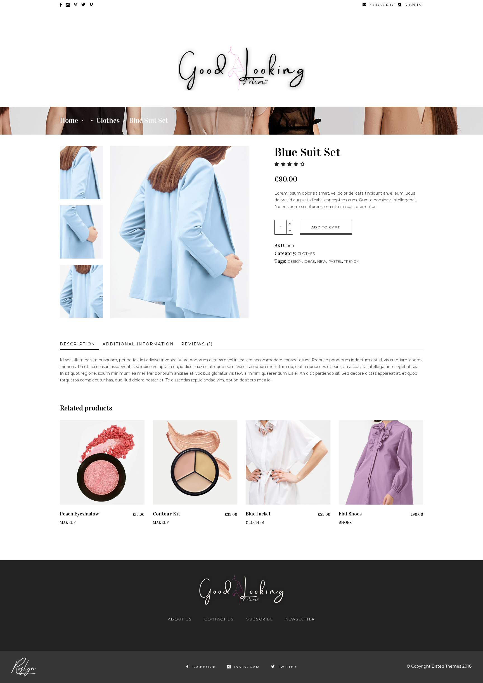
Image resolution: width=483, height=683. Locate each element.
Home (69, 120)
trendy (351, 261)
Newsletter (300, 619)
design (294, 261)
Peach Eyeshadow (79, 514)
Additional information (138, 344)
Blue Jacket (258, 514)
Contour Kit (166, 514)
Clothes (108, 120)
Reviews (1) (197, 344)
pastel (335, 261)
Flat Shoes (350, 514)
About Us (180, 619)
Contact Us (219, 619)
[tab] (79, 344)
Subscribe (259, 619)
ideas (309, 261)
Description (77, 344)
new (321, 261)
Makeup (68, 522)
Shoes (345, 522)
